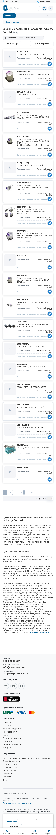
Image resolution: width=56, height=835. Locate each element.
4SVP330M (22, 255)
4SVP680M (22, 275)
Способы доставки (39, 633)
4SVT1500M (22, 300)
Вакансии (7, 741)
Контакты (7, 726)
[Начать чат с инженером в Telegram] (49, 63)
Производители (10, 732)
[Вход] (44, 8)
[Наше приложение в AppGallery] (11, 699)
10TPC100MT (23, 52)
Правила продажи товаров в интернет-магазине (26, 758)
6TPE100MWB (23, 384)
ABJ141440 (22, 445)
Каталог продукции (12, 729)
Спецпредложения (12, 738)
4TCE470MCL (23, 322)
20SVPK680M (23, 112)
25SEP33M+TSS (24, 183)
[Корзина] (50, 8)
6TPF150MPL (23, 425)
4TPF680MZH (23, 364)
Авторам (7, 748)
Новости (7, 722)
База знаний (8, 774)
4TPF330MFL (23, 344)
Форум (6, 780)
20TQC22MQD (23, 163)
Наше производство (12, 744)
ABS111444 (22, 467)
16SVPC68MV (23, 72)
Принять (14, 827)
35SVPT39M (22, 231)
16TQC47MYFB (24, 92)
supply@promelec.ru (15, 674)
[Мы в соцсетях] (6, 686)
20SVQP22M (23, 136)
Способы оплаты (10, 767)
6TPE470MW (23, 405)
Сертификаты (9, 771)
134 (32, 492)
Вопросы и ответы (11, 764)
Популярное (9, 777)
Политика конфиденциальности (17, 803)
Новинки (7, 735)
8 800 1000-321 (12, 661)
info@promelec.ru (14, 667)
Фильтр (14, 44)
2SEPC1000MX (24, 207)
